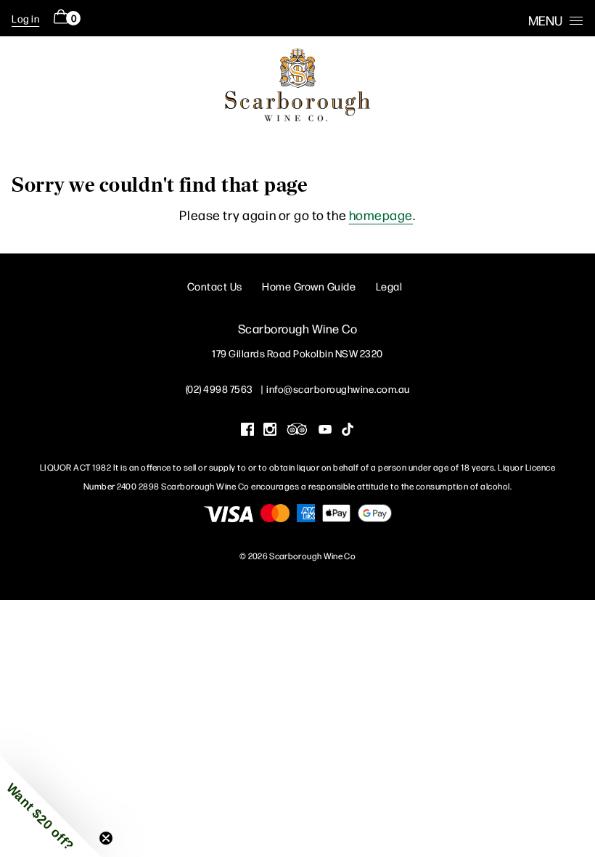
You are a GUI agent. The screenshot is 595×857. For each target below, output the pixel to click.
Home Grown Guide (309, 286)
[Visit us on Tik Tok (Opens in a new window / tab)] (347, 430)
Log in (25, 18)
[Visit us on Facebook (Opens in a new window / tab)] (247, 430)
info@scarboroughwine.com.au (338, 388)
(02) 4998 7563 (219, 388)
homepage (381, 214)
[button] (51, 806)
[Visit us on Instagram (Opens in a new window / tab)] (269, 430)
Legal (389, 286)
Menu (545, 20)
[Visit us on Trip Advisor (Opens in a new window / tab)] (297, 430)
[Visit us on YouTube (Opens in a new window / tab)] (325, 430)
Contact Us (214, 286)
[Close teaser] (106, 838)
